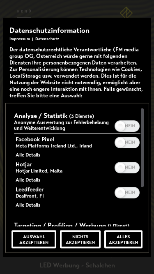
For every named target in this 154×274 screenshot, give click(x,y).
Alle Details (28, 154)
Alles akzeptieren (123, 239)
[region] (77, 166)
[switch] (127, 125)
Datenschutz (47, 38)
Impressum (19, 38)
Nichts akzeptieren (80, 239)
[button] (120, 126)
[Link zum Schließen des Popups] (143, 30)
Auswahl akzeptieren (33, 239)
